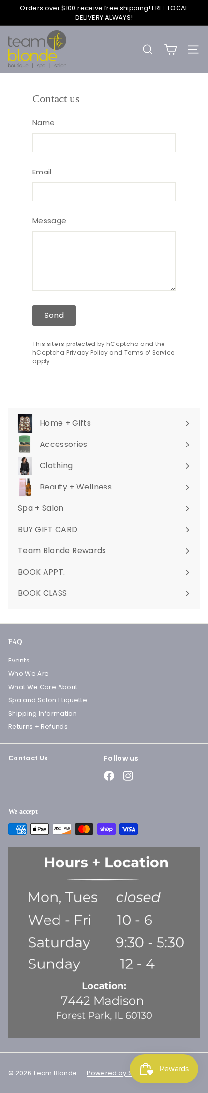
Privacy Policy (87, 353)
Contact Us (28, 757)
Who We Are (28, 673)
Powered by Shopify (119, 1073)
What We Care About (42, 686)
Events (19, 660)
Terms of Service (149, 353)
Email (42, 172)
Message (49, 221)
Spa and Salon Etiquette (47, 700)
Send (54, 315)
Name (43, 122)
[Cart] (170, 49)
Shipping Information (42, 713)
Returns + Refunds (38, 726)
